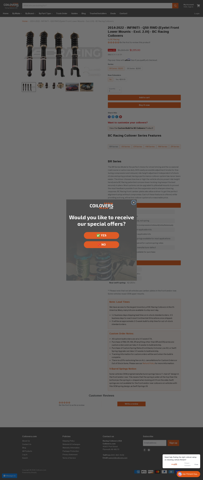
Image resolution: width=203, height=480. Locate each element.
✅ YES (101, 235)
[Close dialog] (134, 202)
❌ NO (101, 244)
